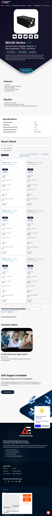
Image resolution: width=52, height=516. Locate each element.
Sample (5, 171)
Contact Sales (22, 52)
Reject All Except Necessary (27, 499)
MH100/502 (4, 259)
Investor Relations (16, 471)
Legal (4, 492)
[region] (17, 503)
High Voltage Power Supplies (19, 5)
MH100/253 (30, 162)
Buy (5, 169)
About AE (5, 468)
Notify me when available (8, 164)
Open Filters (5, 155)
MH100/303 (4, 210)
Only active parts (7, 150)
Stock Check (10, 52)
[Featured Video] (17, 340)
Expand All (3, 311)
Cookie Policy (9, 511)
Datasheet (32, 52)
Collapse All (10, 311)
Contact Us (15, 162)
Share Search (45, 154)
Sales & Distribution (16, 473)
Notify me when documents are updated (10, 310)
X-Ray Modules (37, 5)
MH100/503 (30, 259)
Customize (27, 503)
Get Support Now (7, 392)
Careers (14, 468)
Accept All (27, 495)
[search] (26, 145)
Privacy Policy (6, 489)
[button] (48, 512)
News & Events (6, 473)
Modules (30, 5)
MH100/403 (30, 210)
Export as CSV (35, 154)
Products (8, 5)
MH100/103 (4, 162)
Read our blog (39, 418)
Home (2, 5)
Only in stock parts (8, 148)
